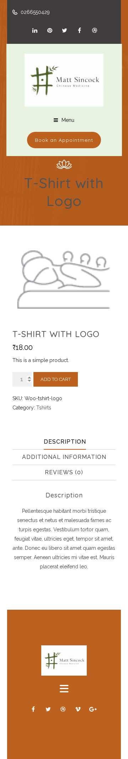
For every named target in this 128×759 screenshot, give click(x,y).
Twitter (64, 30)
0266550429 (34, 12)
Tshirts (43, 408)
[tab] (64, 442)
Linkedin (34, 30)
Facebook (79, 30)
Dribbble (94, 30)
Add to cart (56, 379)
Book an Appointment (64, 140)
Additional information (64, 457)
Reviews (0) (64, 472)
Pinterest (49, 30)
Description (65, 441)
